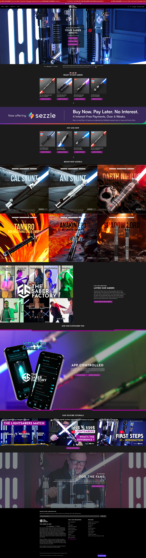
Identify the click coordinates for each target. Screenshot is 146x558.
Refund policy (70, 532)
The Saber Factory (73, 6)
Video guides (70, 525)
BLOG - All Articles (71, 535)
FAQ (69, 523)
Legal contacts (91, 532)
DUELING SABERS (73, 41)
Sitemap (69, 534)
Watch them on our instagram (103, 301)
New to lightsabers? (72, 521)
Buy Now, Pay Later (92, 523)
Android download (94, 375)
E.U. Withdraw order (72, 538)
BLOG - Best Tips (71, 537)
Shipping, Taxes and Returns (93, 521)
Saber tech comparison (72, 526)
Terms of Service (71, 531)
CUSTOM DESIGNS (73, 44)
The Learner (28, 1)
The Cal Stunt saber (78, 147)
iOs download (81, 375)
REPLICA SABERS (73, 38)
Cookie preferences (91, 528)
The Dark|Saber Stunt (44, 147)
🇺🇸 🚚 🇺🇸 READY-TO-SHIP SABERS (73, 74)
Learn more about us (98, 486)
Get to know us (92, 67)
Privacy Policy (90, 529)
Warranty (89, 526)
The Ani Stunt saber (61, 148)
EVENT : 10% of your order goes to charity (96, 535)
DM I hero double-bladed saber (97, 147)
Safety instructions (71, 528)
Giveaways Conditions (92, 534)
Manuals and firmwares (72, 529)
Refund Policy (90, 525)
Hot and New (73, 128)
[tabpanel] (47, 90)
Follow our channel (73, 448)
